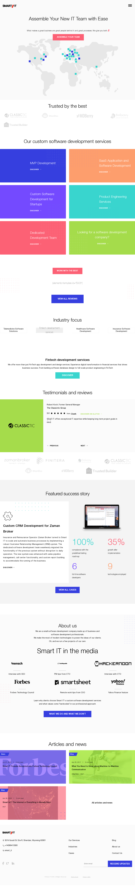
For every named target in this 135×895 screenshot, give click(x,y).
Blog (114, 840)
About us (116, 847)
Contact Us (117, 853)
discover (34, 169)
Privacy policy (86, 877)
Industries (73, 847)
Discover (67, 375)
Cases (71, 853)
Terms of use (74, 877)
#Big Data (75, 774)
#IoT (82, 774)
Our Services (74, 840)
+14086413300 (11, 845)
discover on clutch (90, 414)
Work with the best (67, 271)
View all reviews (67, 299)
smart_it (8, 850)
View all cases (67, 590)
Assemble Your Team (68, 37)
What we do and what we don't (67, 714)
